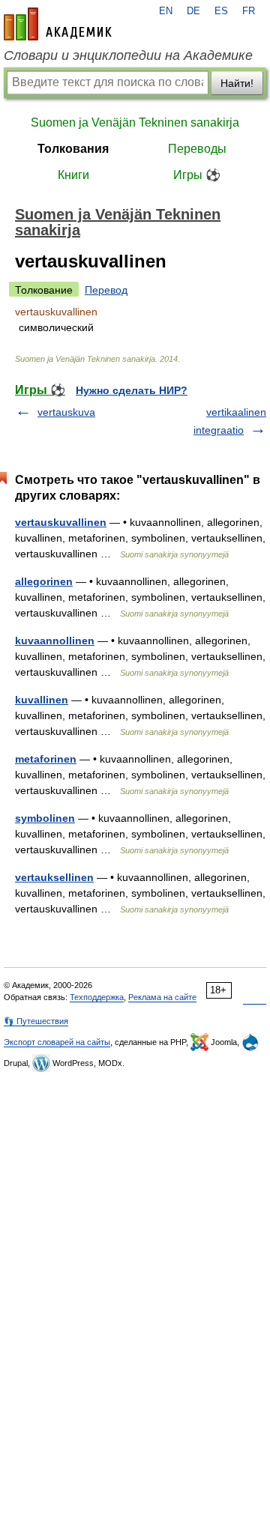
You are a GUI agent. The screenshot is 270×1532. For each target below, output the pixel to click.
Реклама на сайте (162, 997)
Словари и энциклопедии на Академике (128, 55)
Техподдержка (97, 997)
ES (221, 11)
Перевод (106, 290)
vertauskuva (66, 412)
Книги (73, 175)
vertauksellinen (54, 877)
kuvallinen (41, 700)
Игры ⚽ (196, 175)
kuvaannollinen (54, 641)
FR (248, 11)
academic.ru (58, 23)
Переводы (197, 148)
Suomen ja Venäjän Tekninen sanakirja (135, 122)
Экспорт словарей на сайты (57, 1042)
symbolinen (45, 818)
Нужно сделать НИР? (132, 390)
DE (193, 11)
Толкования (73, 148)
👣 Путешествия (36, 1021)
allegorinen (44, 581)
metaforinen (45, 759)
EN (165, 11)
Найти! (237, 83)
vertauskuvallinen (60, 522)
